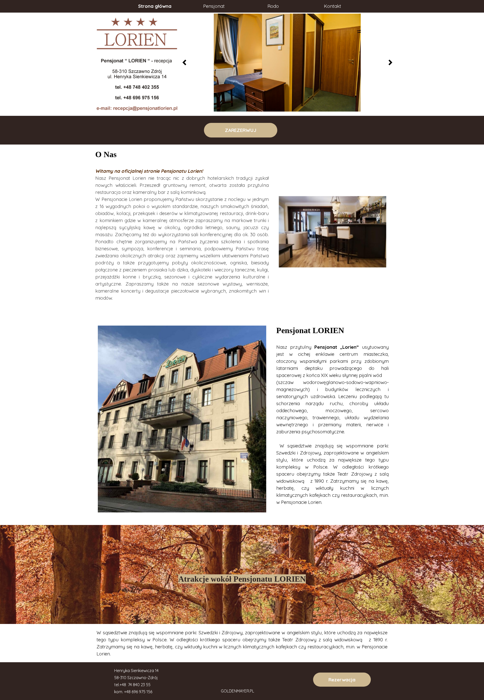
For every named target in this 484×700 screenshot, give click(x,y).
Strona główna (154, 6)
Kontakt (332, 6)
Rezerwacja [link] (341, 680)
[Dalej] (388, 62)
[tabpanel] (182, 232)
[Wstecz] (185, 62)
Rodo (273, 6)
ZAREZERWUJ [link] (242, 130)
